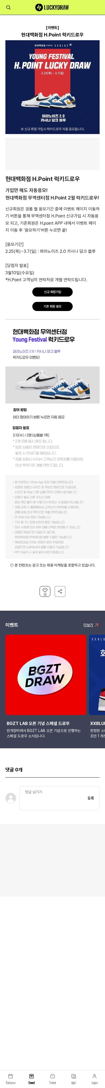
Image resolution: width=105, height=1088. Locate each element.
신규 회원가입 (52, 292)
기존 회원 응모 (52, 306)
